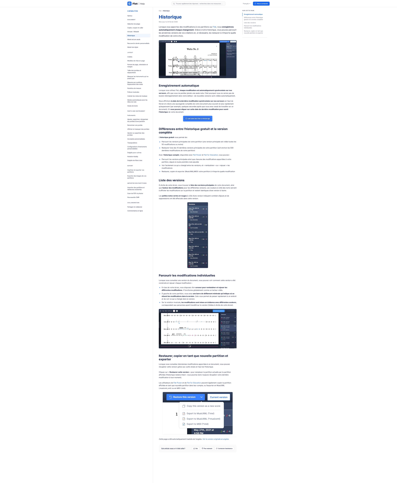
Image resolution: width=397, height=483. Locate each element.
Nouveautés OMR (133, 197)
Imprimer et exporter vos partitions (135, 171)
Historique (131, 35)
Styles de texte (132, 106)
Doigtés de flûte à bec (134, 160)
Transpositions (132, 143)
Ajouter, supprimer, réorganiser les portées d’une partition (137, 120)
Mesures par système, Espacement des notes (135, 83)
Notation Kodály (132, 156)
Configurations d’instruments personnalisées (137, 148)
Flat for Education (211, 155)
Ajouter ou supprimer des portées (135, 134)
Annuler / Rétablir (133, 31)
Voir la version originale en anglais (215, 439)
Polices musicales (133, 92)
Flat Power (197, 155)
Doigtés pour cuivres (134, 152)
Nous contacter (262, 3)
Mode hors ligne (132, 47)
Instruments (131, 115)
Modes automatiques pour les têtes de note (137, 101)
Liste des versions (171, 180)
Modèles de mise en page (136, 61)
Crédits (129, 57)
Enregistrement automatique (179, 85)
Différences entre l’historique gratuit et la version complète (193, 130)
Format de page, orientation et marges (137, 65)
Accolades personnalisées (136, 139)
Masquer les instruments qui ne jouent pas (137, 77)
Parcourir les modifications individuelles (187, 275)
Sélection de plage (133, 24)
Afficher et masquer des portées (138, 129)
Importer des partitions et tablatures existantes (136, 188)
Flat (160, 11)
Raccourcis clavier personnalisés (138, 43)
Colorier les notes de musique (137, 96)
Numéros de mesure (134, 88)
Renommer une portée (134, 125)
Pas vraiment (208, 448)
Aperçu (129, 16)
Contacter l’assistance (225, 448)
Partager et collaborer (134, 207)
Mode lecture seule (133, 39)
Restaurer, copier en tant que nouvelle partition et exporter (193, 357)
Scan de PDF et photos (135, 193)
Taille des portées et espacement (134, 71)
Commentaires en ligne (135, 211)
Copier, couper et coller (135, 28)
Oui (197, 448)
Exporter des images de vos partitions (136, 177)
